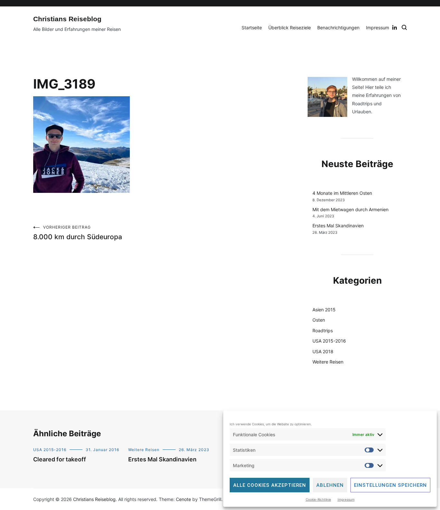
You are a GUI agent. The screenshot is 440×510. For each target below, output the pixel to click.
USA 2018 (322, 351)
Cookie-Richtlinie (318, 499)
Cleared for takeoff (59, 459)
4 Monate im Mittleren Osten (342, 193)
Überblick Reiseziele (289, 27)
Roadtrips (322, 330)
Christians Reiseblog (67, 19)
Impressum (346, 499)
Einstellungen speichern (390, 485)
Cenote (183, 499)
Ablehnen (330, 485)
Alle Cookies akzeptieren (269, 485)
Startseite (252, 27)
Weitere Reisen (327, 361)
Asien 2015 (324, 309)
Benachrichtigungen (338, 27)
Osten (318, 320)
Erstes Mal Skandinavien (338, 225)
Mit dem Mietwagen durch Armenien (350, 209)
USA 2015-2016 (329, 341)
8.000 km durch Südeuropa (77, 233)
